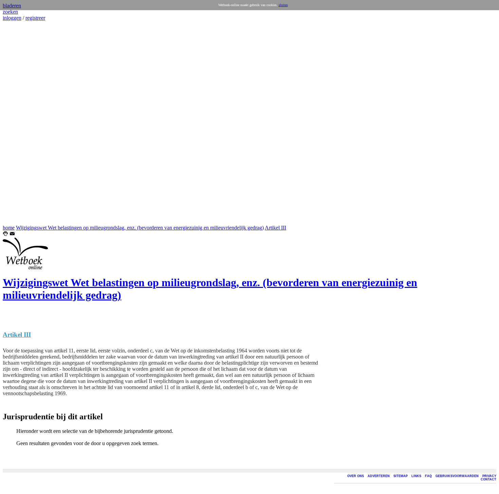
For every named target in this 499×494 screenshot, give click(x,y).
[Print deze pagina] (5, 234)
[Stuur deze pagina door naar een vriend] (12, 234)
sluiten (283, 5)
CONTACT (488, 479)
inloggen (12, 18)
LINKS (416, 476)
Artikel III (275, 228)
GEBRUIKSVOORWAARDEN (457, 476)
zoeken (10, 12)
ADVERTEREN (379, 476)
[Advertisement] (23, 123)
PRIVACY (489, 476)
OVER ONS (355, 476)
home (9, 228)
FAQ (428, 476)
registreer (35, 18)
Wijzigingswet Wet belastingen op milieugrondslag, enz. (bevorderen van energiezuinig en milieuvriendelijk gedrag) (140, 228)
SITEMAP (400, 476)
